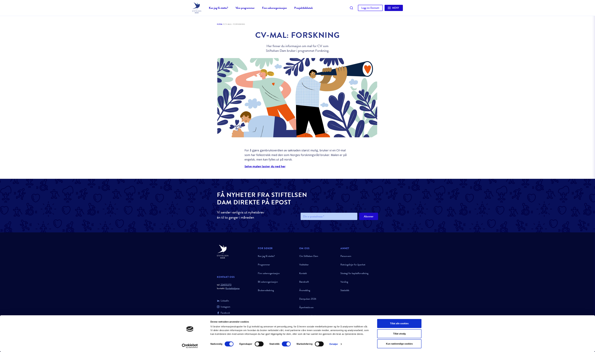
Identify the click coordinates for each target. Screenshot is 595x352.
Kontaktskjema (232, 288)
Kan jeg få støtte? (218, 8)
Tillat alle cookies (399, 323)
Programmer (264, 264)
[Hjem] (235, 252)
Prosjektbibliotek (303, 8)
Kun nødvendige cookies (399, 343)
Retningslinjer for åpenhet (352, 264)
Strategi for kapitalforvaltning (354, 273)
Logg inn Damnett (370, 8)
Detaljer (333, 344)
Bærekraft (304, 282)
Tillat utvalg (399, 333)
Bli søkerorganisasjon (268, 282)
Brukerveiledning (266, 290)
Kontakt (303, 273)
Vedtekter (304, 264)
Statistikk (344, 290)
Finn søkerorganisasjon (274, 8)
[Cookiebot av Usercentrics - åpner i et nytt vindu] (189, 346)
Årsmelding (304, 290)
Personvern (345, 256)
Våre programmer (245, 8)
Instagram (225, 307)
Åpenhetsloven (306, 307)
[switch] (259, 343)
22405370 (225, 285)
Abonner (368, 216)
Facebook (225, 313)
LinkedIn (225, 301)
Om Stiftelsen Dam (308, 256)
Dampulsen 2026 (307, 299)
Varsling (344, 282)
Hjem (219, 24)
